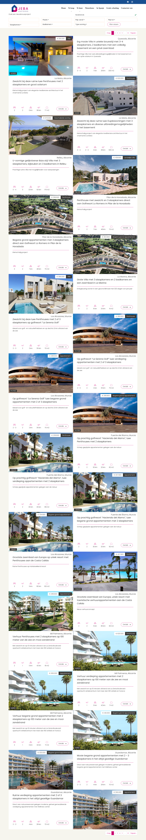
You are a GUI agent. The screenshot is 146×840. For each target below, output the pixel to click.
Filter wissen (113, 24)
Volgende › (133, 33)
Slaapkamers (15, 25)
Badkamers (47, 24)
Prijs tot (111, 20)
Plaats (45, 20)
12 (128, 33)
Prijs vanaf (79, 20)
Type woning (80, 24)
